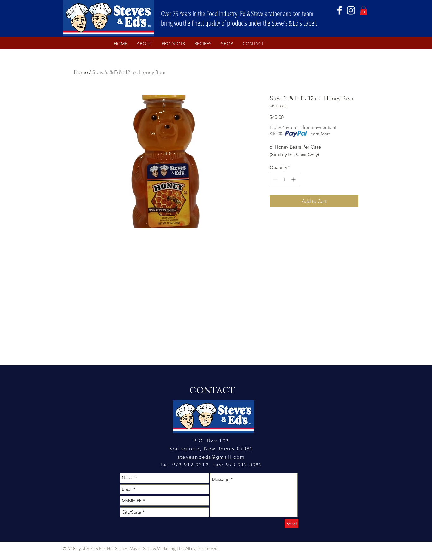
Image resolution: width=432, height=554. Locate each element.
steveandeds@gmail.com (211, 457)
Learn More (319, 134)
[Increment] (294, 179)
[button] (363, 10)
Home (81, 72)
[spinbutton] (284, 179)
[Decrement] (275, 179)
